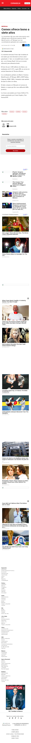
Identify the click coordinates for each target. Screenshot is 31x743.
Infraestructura (5, 631)
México (3, 585)
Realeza (3, 598)
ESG (2, 577)
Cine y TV (3, 621)
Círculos (3, 599)
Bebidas (3, 674)
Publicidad (15, 729)
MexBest (3, 671)
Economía (24, 8)
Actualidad (4, 652)
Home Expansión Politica (7, 570)
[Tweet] (23, 45)
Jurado (3, 681)
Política (19, 8)
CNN (8, 124)
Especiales (4, 656)
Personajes (4, 677)
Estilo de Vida (5, 680)
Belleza (3, 602)
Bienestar (3, 678)
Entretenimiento (5, 619)
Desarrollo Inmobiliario (7, 630)
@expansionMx (8, 51)
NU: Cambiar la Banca (15, 711)
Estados (3, 590)
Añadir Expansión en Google (8, 48)
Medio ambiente (5, 638)
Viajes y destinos (5, 675)
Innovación (4, 645)
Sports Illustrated (5, 659)
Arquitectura (4, 632)
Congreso (3, 587)
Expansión (4, 568)
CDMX (3, 588)
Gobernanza (4, 641)
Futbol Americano (5, 663)
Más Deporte (4, 666)
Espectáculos (4, 596)
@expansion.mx (15, 718)
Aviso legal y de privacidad (15, 734)
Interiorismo (4, 634)
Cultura (3, 605)
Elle (2, 608)
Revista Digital (27, 3)
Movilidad (4, 642)
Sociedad (3, 592)
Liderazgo (4, 653)
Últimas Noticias (7, 8)
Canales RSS (15, 736)
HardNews (18, 111)
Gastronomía (4, 673)
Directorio (15, 738)
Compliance (15, 732)
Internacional (4, 573)
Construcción (4, 628)
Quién (2, 595)
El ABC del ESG (5, 646)
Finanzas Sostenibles (7, 644)
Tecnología (4, 574)
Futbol (3, 660)
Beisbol (3, 662)
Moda (2, 601)
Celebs (3, 612)
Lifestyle (3, 667)
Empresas (14, 8)
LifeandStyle (4, 580)
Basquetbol (4, 664)
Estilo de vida (5, 613)
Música (3, 623)
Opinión (3, 591)
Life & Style (4, 616)
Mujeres (3, 578)
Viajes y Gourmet (5, 603)
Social (3, 639)
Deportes (3, 620)
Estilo (2, 617)
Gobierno (3, 584)
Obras (3, 576)
